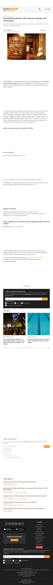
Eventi (4, 16)
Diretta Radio (39, 540)
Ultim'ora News (39, 531)
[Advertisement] (26, 70)
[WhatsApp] (22, 523)
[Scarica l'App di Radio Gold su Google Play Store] (20, 529)
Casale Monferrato (11, 499)
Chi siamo (39, 524)
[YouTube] (13, 523)
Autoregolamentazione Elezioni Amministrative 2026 (26, 572)
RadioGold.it (30, 579)
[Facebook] (6, 523)
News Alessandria (10, 303)
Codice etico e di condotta (23, 570)
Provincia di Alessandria (12, 485)
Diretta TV (39, 542)
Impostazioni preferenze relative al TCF (26, 574)
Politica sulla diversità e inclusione (10, 570)
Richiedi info (14, 540)
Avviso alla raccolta (26, 576)
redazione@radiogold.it (31, 582)
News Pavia (18, 303)
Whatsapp (39, 530)
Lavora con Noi (39, 544)
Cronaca (4, 337)
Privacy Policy (19, 305)
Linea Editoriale (31, 570)
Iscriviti (45, 299)
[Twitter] (9, 523)
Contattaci (39, 547)
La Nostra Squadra (39, 526)
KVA (30, 583)
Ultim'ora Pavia (39, 535)
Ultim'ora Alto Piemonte (39, 537)
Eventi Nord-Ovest (26, 303)
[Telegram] (19, 523)
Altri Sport (5, 492)
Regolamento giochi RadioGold (41, 570)
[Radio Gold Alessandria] (10, 9)
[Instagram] (16, 523)
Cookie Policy (29, 568)
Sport (14, 492)
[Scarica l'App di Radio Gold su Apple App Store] (8, 529)
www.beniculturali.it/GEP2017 (36, 257)
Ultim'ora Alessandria (39, 533)
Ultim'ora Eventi (39, 539)
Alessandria (9, 16)
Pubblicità (39, 528)
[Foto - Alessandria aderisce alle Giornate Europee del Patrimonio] (26, 46)
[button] (48, 347)
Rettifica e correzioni (28, 571)
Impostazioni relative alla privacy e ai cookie (26, 575)
